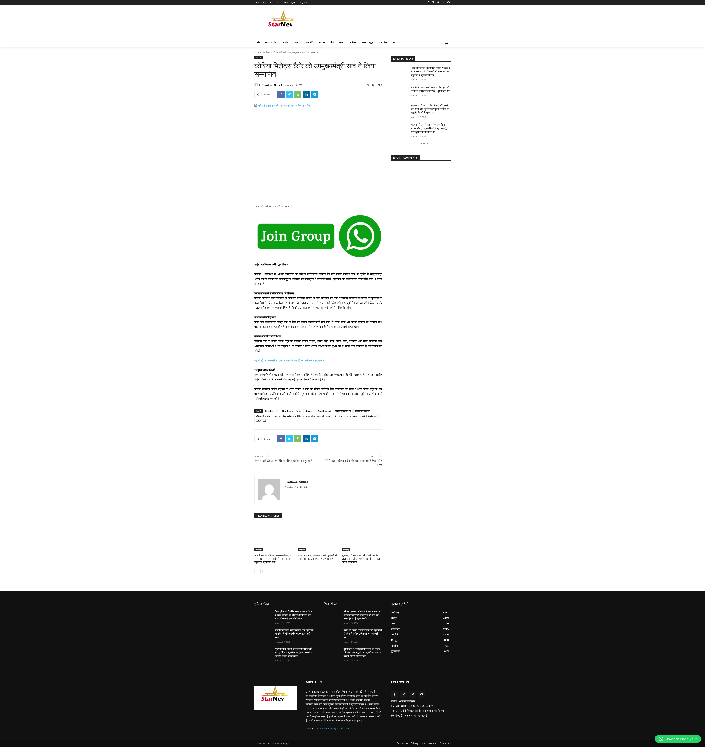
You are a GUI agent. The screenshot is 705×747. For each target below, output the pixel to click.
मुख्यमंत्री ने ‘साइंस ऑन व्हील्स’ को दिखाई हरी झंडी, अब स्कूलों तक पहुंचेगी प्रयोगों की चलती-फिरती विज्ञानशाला (361, 558)
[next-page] (262, 571)
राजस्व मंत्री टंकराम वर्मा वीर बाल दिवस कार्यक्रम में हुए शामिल (284, 460)
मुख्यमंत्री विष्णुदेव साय (368, 416)
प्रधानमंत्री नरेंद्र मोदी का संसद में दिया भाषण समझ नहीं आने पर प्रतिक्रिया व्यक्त (302, 416)
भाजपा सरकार (352, 416)
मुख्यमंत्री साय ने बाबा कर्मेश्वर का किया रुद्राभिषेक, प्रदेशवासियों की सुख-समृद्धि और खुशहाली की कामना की (429, 128)
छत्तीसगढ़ (266, 52)
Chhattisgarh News (291, 411)
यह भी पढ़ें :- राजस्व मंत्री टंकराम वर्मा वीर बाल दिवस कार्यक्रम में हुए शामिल (289, 360)
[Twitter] (438, 3)
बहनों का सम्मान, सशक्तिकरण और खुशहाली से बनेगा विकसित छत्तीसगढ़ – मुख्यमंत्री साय (294, 634)
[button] (446, 42)
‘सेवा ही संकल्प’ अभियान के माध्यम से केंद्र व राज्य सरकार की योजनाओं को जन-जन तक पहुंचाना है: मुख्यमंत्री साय (272, 558)
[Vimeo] (443, 3)
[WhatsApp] (297, 94)
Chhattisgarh (271, 411)
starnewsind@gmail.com (334, 728)
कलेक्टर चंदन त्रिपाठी (362, 411)
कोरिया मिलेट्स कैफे (263, 416)
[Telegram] (314, 94)
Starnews (309, 411)
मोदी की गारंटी (261, 421)
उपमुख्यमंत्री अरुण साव (343, 411)
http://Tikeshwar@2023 (295, 487)
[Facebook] (428, 3)
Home (257, 52)
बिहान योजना (339, 416)
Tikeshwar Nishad (272, 84)
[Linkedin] (306, 94)
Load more (419, 143)
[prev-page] (256, 571)
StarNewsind (324, 411)
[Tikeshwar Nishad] (256, 85)
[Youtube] (448, 3)
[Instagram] (433, 3)
